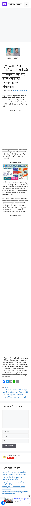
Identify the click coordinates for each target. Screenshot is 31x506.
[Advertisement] (15, 24)
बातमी (6, 387)
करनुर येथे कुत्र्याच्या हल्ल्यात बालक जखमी (15, 397)
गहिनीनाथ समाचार (14, 4)
